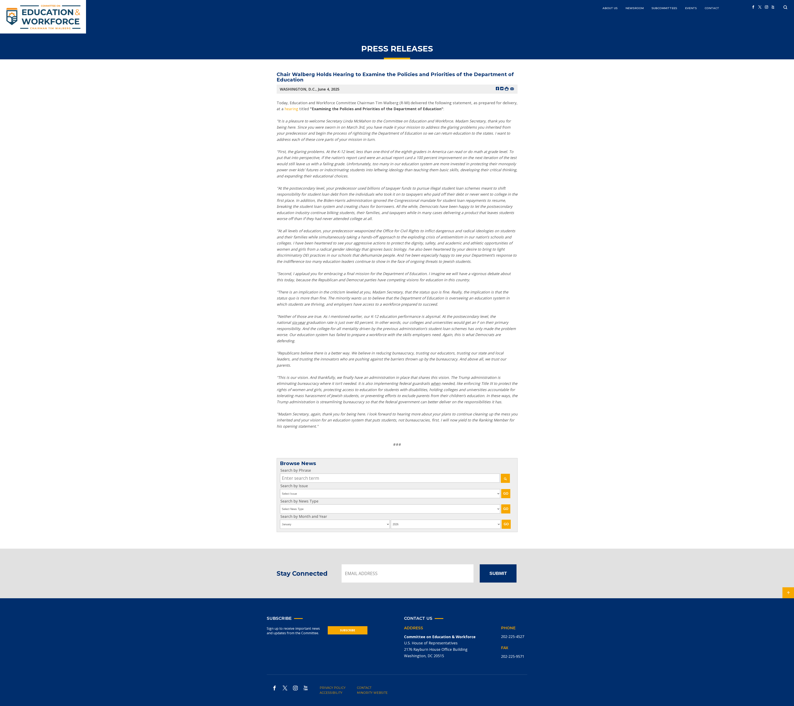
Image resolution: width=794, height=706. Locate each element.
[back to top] (788, 592)
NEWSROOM (634, 8)
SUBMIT (498, 573)
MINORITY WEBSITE (372, 693)
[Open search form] (785, 7)
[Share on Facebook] (497, 88)
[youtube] (772, 7)
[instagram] (766, 7)
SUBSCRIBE (347, 630)
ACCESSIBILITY (331, 693)
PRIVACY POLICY (333, 688)
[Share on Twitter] (501, 88)
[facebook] (753, 7)
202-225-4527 (512, 636)
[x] (760, 7)
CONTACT (712, 8)
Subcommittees (664, 8)
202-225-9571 (512, 656)
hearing (291, 108)
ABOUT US (610, 8)
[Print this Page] (507, 88)
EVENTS (691, 8)
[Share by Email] (512, 88)
